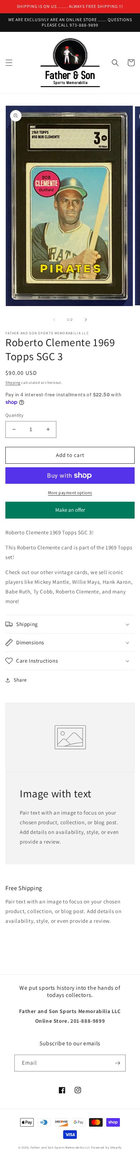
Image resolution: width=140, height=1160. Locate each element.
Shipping (12, 382)
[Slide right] (86, 320)
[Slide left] (54, 320)
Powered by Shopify (106, 1147)
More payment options (70, 492)
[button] (9, 63)
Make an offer (70, 512)
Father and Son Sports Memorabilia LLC (60, 1147)
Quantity (14, 415)
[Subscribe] (117, 1063)
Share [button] (20, 680)
